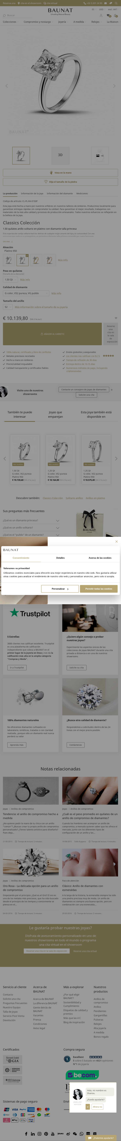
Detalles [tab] (60, 558)
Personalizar (58, 589)
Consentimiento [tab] (21, 558)
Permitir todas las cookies (98, 589)
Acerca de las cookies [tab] (100, 558)
